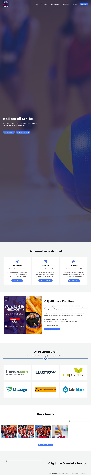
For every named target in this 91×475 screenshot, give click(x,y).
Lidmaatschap (55, 4)
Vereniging (44, 4)
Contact (75, 4)
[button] (84, 4)
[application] (47, 4)
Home (36, 4)
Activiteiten (66, 4)
